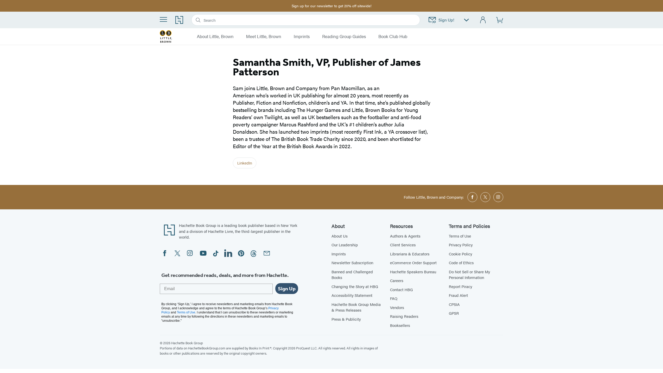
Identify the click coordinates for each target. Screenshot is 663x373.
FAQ (393, 298)
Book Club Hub (392, 36)
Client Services (403, 244)
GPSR (454, 313)
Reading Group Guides (344, 36)
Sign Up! (446, 20)
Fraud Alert (458, 295)
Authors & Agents (405, 236)
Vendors (397, 307)
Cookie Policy (460, 253)
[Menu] (163, 19)
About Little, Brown (215, 36)
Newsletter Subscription (352, 262)
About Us (340, 236)
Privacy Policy (461, 244)
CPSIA (454, 304)
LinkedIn (244, 163)
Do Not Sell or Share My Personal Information (469, 274)
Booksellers (400, 325)
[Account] (483, 20)
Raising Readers (404, 316)
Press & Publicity (346, 319)
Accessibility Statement (352, 295)
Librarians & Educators (409, 253)
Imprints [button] (302, 36)
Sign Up (287, 288)
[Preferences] (466, 20)
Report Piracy (460, 286)
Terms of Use (460, 236)
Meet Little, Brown (263, 36)
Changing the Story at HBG (355, 286)
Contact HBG (401, 289)
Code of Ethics (461, 262)
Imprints (339, 253)
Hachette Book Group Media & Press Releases (356, 307)
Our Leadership (345, 244)
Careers (396, 280)
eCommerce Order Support (413, 262)
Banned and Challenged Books (352, 274)
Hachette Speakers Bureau (413, 271)
